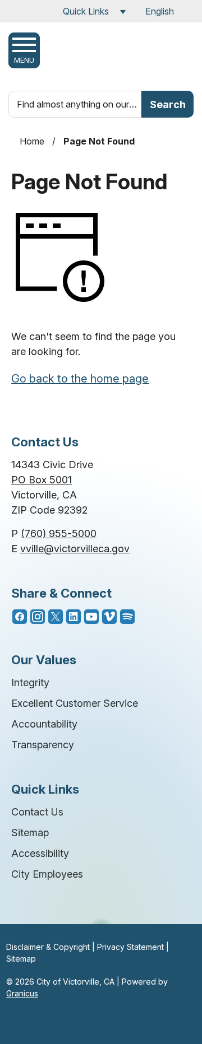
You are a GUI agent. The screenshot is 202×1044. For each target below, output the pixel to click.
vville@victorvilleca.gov (75, 548)
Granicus (22, 993)
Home (32, 141)
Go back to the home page (80, 378)
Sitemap (30, 832)
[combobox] (166, 11)
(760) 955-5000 (59, 533)
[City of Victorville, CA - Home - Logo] (108, 54)
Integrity (30, 682)
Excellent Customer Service (74, 703)
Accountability (44, 724)
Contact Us (37, 812)
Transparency (42, 745)
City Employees (47, 874)
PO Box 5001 (41, 480)
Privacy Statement (130, 947)
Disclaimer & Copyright (48, 947)
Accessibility (40, 853)
